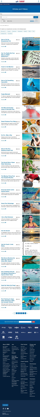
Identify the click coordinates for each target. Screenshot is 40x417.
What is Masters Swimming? (5, 347)
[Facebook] (3, 409)
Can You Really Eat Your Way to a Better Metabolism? (8, 54)
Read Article (3, 46)
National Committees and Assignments (6, 356)
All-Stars (13, 379)
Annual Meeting (32, 382)
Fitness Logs (32, 353)
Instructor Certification (24, 392)
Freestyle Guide (32, 349)
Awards (31, 394)
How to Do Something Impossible (7, 81)
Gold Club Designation (24, 353)
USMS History (5, 360)
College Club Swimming (6, 365)
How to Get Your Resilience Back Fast (7, 149)
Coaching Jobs (23, 376)
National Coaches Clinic (24, 366)
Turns (33, 31)
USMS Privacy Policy (5, 414)
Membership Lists (23, 358)
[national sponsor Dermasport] (10, 327)
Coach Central (23, 363)
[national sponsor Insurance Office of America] (36, 327)
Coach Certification (24, 367)
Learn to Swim (32, 359)
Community (4, 374)
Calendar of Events (15, 361)
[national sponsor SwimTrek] (36, 332)
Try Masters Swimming (6, 376)
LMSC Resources (32, 393)
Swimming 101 (3, 31)
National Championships (14, 370)
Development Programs (6, 350)
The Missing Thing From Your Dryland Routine (8, 176)
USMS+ (13, 350)
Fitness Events (14, 367)
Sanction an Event (14, 364)
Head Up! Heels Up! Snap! (8, 285)
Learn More (3, 290)
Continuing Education (24, 373)
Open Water (10, 33)
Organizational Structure (5, 352)
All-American (14, 377)
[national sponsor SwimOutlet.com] (30, 332)
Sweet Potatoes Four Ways (8, 121)
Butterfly (25, 31)
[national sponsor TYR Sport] (17, 332)
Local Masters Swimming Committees (6, 359)
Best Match (31, 21)
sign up (33, 321)
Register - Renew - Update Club (24, 350)
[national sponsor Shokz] (17, 327)
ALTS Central (23, 381)
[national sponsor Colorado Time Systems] (23, 327)
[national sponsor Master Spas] (3, 332)
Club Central (23, 346)
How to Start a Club (24, 348)
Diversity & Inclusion (6, 363)
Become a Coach (23, 365)
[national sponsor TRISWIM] (10, 337)
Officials (31, 389)
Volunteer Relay (32, 383)
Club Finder (31, 347)
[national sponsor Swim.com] (23, 332)
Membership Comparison (14, 353)
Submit (35, 17)
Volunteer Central (32, 381)
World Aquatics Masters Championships (15, 381)
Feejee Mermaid (5, 94)
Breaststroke (20, 31)
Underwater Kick (3, 33)
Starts (30, 31)
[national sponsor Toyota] (3, 337)
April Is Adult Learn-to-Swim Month (24, 383)
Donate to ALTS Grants (6, 369)
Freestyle (9, 31)
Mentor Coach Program (24, 374)
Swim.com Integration (33, 355)
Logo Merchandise (6, 368)
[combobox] (17, 17)
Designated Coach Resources (23, 371)
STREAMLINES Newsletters (5, 373)
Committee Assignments (32, 387)
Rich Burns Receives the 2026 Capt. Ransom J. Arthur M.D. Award (8, 259)
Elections (31, 385)
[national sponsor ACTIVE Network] (3, 327)
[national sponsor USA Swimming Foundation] (17, 337)
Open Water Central (15, 366)
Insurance (22, 354)
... (23, 313)
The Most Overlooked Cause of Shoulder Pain (7, 108)
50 (25, 313)
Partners (4, 362)
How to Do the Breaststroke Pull (6, 40)
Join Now (5, 405)
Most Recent (36, 21)
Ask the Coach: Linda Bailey (7, 245)
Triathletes (31, 361)
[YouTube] (8, 409)
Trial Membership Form (15, 349)
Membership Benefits (15, 348)
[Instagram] (5, 409)
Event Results (14, 371)
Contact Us (4, 413)
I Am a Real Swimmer (7, 217)
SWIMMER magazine (6, 370)
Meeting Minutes (32, 376)
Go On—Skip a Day (6, 135)
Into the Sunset (5, 230)
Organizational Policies (33, 367)
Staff (3, 354)
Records (13, 374)
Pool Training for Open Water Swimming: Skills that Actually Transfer (7, 300)
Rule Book (31, 365)
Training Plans (32, 352)
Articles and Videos (33, 356)
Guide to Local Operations (32, 391)
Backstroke (14, 31)
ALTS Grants (23, 386)
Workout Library (32, 350)
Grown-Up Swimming (6, 366)
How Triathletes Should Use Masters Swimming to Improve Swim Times (8, 273)
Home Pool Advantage (7, 203)
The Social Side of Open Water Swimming (8, 163)
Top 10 (13, 376)
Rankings (13, 373)
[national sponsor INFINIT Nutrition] (30, 327)
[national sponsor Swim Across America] (10, 332)
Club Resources (23, 351)
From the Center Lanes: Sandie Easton (7, 190)
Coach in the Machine (7, 67)
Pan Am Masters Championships (14, 383)
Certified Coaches (23, 369)
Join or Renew (14, 346)
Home (1, 4)
